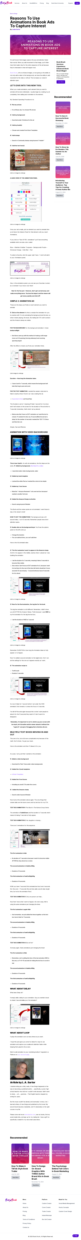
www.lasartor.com (30, 1114)
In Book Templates (17, 774)
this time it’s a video (37, 466)
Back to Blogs (13, 13)
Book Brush (13, 73)
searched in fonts (18, 399)
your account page (23, 1054)
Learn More (61, 82)
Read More (60, 126)
